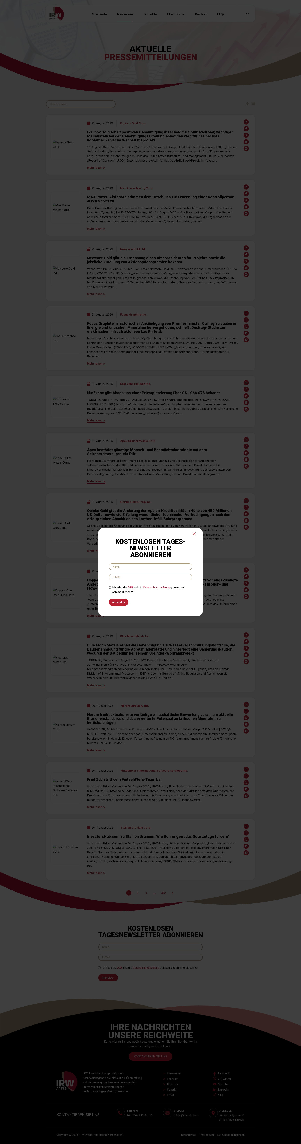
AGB (130, 587)
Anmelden (118, 602)
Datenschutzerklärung (156, 587)
